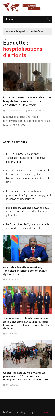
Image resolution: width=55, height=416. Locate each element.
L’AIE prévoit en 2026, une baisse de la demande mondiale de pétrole (27, 226)
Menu (11, 19)
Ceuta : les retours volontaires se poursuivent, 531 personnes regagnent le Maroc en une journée (28, 195)
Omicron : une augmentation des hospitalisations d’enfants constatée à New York (27, 101)
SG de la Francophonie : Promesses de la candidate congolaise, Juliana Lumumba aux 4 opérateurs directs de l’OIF (28, 176)
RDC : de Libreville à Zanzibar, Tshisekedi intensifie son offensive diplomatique (25, 157)
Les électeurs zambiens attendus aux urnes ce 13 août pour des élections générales (27, 211)
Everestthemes (42, 412)
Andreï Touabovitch (37, 110)
